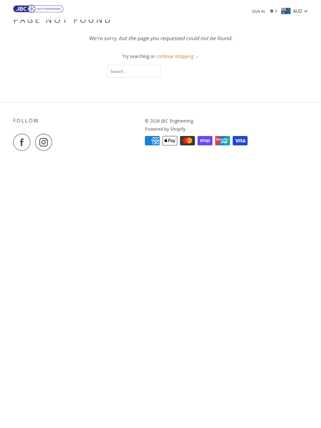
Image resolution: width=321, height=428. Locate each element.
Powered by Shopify (165, 129)
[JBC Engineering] (38, 9)
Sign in (258, 11)
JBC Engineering (177, 121)
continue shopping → (177, 56)
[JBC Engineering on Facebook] (23, 142)
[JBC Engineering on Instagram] (45, 142)
